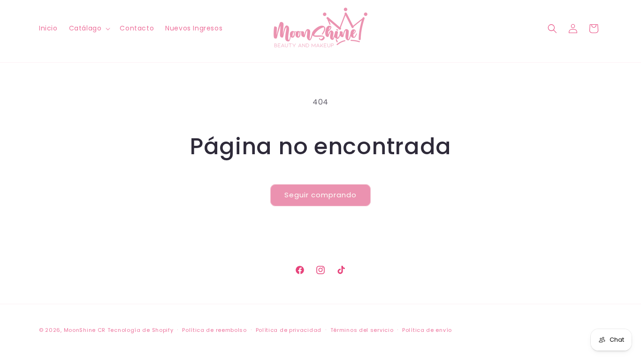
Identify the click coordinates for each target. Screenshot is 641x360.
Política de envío (427, 330)
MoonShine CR (85, 330)
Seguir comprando (320, 195)
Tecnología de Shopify (140, 330)
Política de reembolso (214, 330)
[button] (88, 28)
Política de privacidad (288, 330)
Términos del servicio (362, 330)
